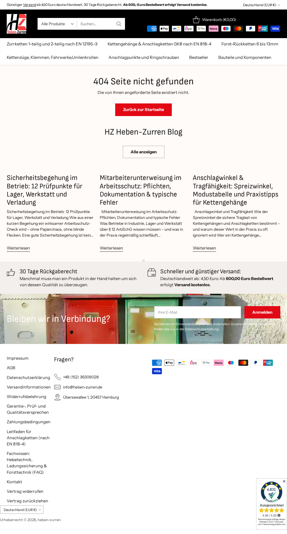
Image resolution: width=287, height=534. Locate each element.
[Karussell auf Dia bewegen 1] (144, 261)
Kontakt (14, 481)
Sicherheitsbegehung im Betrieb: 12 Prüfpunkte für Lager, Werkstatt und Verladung (44, 190)
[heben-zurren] (16, 24)
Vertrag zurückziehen (27, 500)
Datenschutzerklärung (28, 377)
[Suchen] (119, 24)
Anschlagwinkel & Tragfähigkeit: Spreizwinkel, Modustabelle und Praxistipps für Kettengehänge (235, 190)
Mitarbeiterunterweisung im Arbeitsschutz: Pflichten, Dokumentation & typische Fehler (140, 190)
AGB (11, 367)
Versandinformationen (29, 387)
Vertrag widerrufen (25, 491)
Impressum (18, 358)
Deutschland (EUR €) (259, 5)
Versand (29, 5)
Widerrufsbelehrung (26, 396)
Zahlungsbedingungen (28, 421)
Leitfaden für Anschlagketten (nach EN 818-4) (28, 438)
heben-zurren (49, 519)
